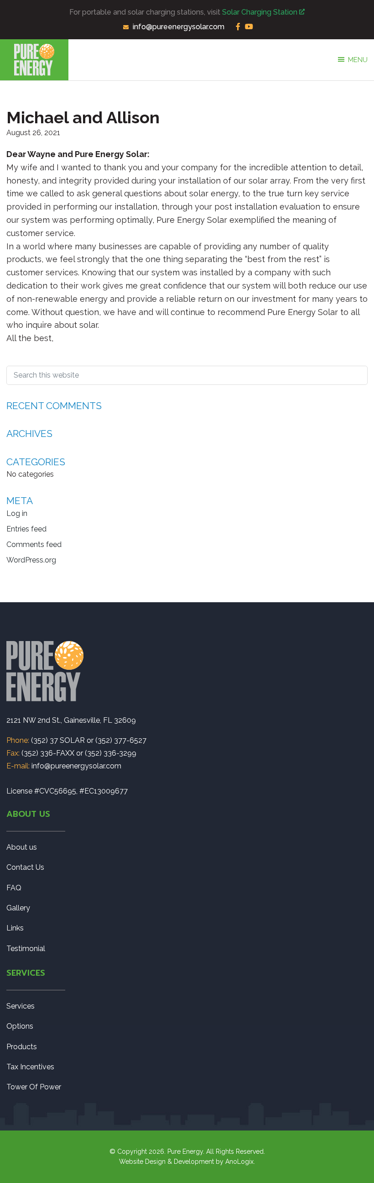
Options (19, 1026)
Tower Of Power (33, 1087)
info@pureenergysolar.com (178, 26)
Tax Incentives (30, 1066)
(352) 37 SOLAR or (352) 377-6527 (88, 740)
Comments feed (34, 544)
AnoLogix (239, 1161)
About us (21, 847)
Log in (16, 513)
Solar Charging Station (260, 12)
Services (20, 1006)
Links (15, 928)
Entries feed (26, 529)
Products (21, 1046)
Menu (358, 60)
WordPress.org (31, 560)
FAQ (13, 887)
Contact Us (25, 867)
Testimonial (25, 948)
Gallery (18, 908)
